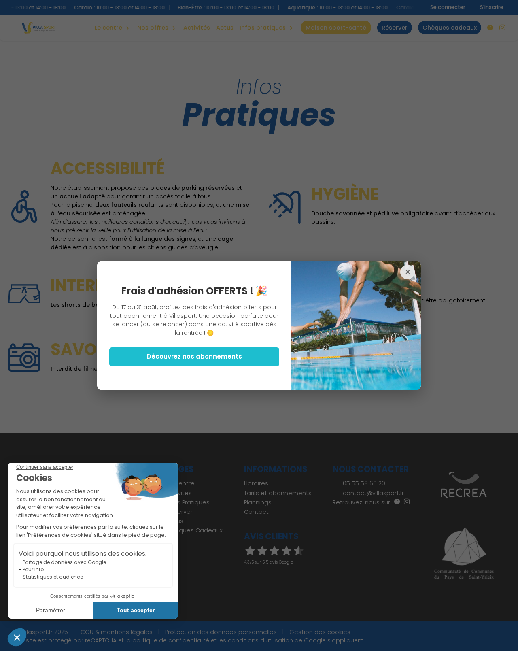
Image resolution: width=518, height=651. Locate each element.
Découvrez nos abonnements (194, 356)
